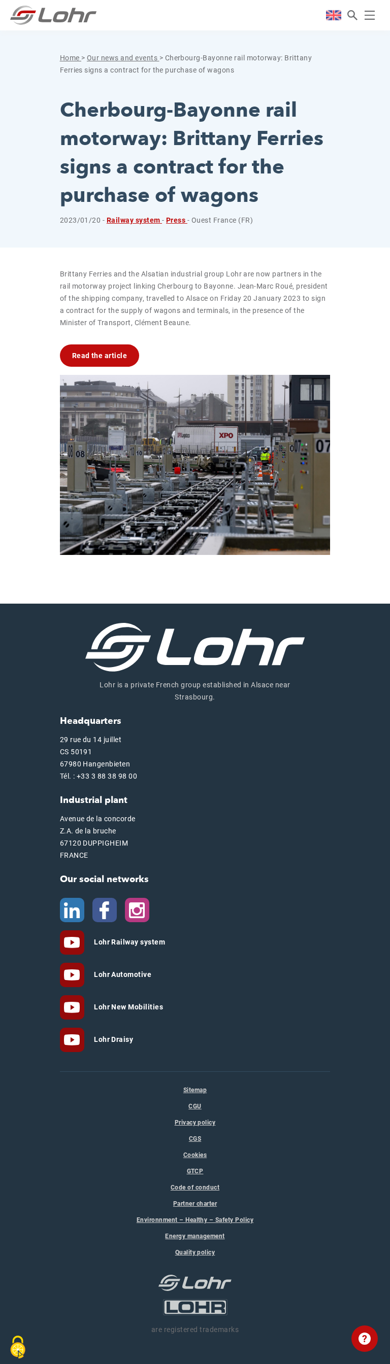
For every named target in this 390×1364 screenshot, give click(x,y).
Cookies (195, 1155)
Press (176, 220)
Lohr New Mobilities (128, 1007)
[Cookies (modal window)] (18, 1347)
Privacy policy (195, 1122)
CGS (195, 1138)
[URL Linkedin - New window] (72, 909)
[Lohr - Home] (53, 15)
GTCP (195, 1171)
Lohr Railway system (129, 942)
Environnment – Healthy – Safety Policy (195, 1219)
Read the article (99, 356)
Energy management (194, 1236)
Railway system (134, 220)
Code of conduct (195, 1187)
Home (70, 58)
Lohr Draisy (113, 1039)
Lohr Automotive (122, 974)
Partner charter (195, 1203)
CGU (194, 1106)
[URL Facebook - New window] (104, 909)
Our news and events (123, 58)
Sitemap (195, 1090)
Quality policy (195, 1252)
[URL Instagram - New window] (137, 909)
